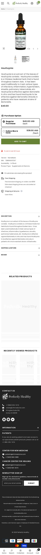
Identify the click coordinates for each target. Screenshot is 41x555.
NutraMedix (12, 158)
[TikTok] (8, 419)
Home (3, 9)
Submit (31, 483)
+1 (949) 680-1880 (12, 457)
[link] (20, 337)
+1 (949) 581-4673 (11, 468)
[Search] (8, 3)
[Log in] (32, 3)
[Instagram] (4, 419)
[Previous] (33, 49)
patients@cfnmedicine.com (15, 454)
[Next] (38, 49)
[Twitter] (12, 419)
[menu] (2, 3)
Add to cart (20, 141)
